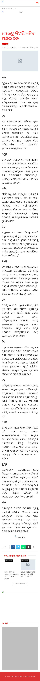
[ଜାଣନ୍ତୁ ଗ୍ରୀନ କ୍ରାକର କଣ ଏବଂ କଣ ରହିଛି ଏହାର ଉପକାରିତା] (28, 564)
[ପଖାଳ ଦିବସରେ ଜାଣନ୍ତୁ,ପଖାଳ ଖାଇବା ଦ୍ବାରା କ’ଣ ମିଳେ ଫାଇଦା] (12, 564)
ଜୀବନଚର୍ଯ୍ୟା (5, 44)
